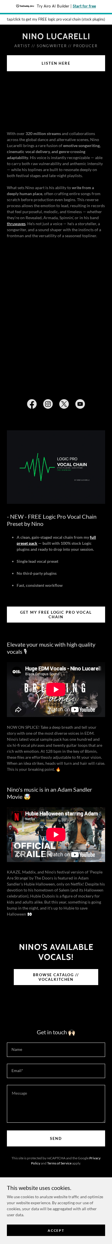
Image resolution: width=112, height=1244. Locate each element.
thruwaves (16, 223)
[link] (56, 36)
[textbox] (56, 1050)
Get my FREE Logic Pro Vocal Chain (56, 614)
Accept (56, 1230)
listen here (56, 63)
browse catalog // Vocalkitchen (56, 977)
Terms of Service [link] (59, 1163)
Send (56, 1138)
